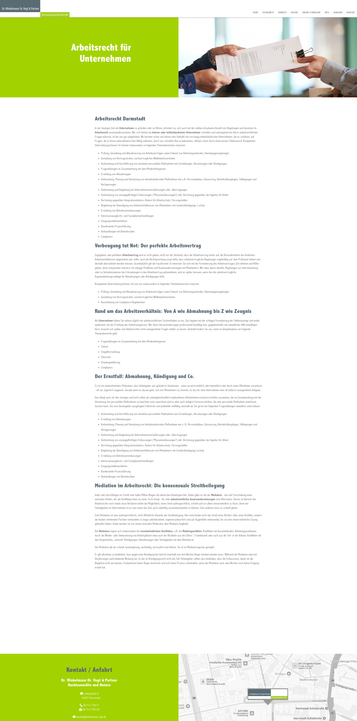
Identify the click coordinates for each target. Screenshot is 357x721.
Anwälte (282, 12)
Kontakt (351, 12)
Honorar (337, 12)
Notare (294, 12)
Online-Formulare (311, 12)
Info (327, 12)
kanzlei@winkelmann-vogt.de (91, 717)
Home (255, 12)
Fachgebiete (268, 12)
